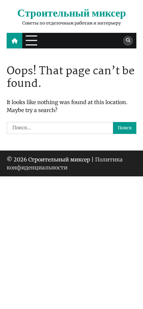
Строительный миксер (71, 14)
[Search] (128, 41)
